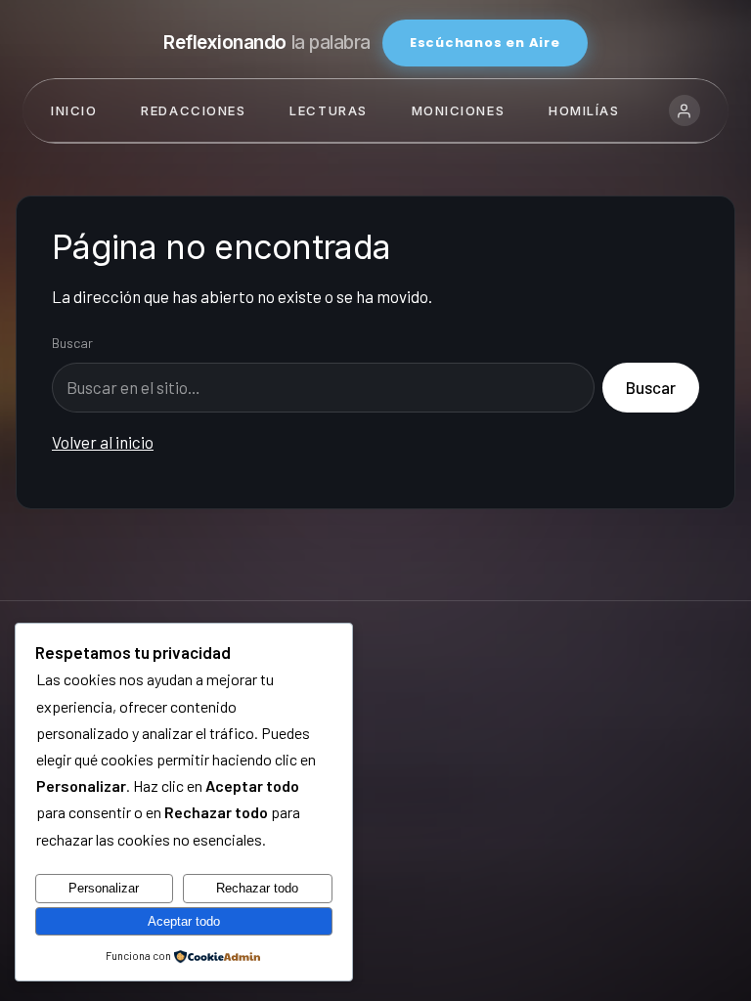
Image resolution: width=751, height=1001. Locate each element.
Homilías (584, 110)
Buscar (72, 342)
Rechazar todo (257, 888)
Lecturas (328, 110)
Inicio (74, 110)
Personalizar (103, 888)
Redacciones (193, 110)
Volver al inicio (103, 442)
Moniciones (459, 110)
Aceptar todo (184, 921)
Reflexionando (267, 42)
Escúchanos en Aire (485, 42)
